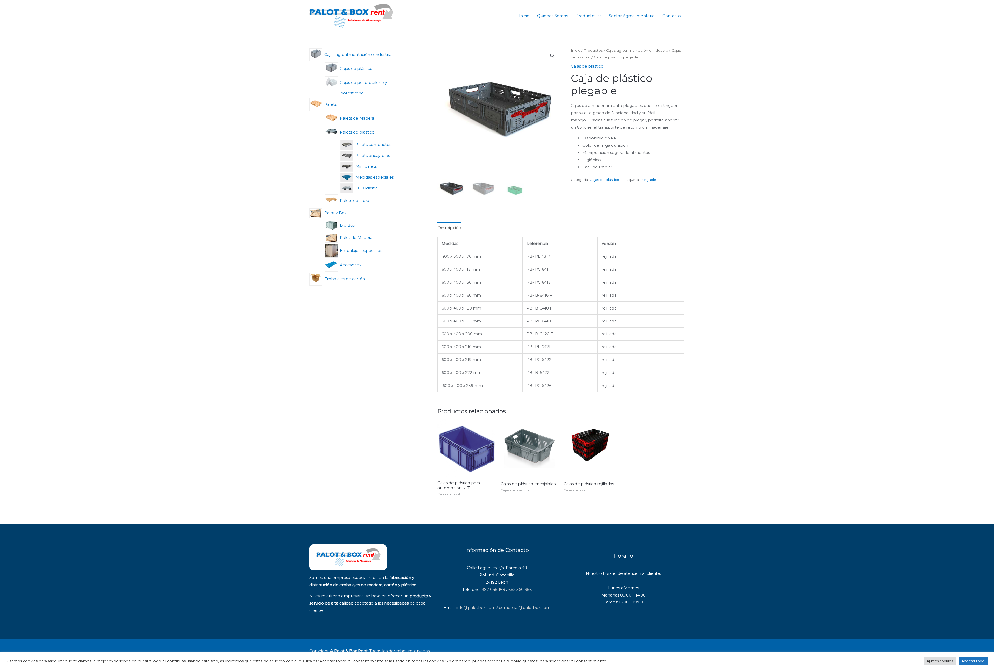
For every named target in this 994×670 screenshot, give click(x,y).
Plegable (648, 180)
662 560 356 (520, 589)
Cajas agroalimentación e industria (637, 50)
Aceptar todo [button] (973, 661)
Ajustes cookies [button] (940, 661)
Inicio (524, 15)
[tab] (449, 227)
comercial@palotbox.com (524, 607)
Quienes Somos (552, 15)
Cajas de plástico (587, 66)
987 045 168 (493, 589)
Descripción (449, 227)
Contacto (671, 15)
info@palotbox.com (475, 607)
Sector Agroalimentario (632, 15)
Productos (586, 15)
